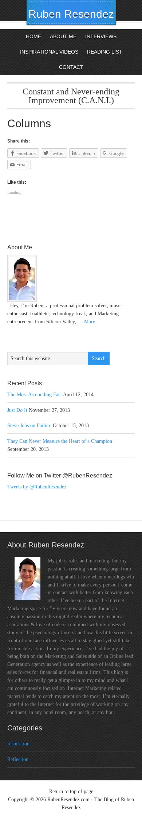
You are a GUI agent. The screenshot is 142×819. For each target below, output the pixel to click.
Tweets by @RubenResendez (36, 487)
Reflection (17, 759)
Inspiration (18, 743)
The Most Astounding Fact (34, 394)
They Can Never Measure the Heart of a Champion (59, 441)
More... (91, 321)
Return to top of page (71, 791)
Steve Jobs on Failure (29, 425)
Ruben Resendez (71, 14)
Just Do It (17, 410)
